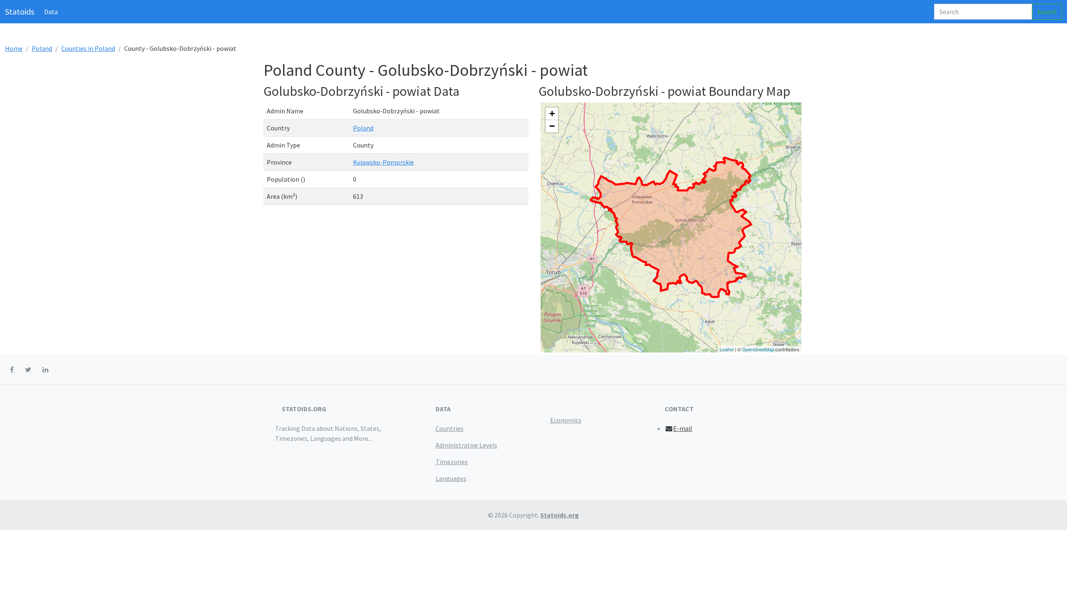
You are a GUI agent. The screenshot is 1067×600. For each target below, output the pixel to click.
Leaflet (727, 349)
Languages (451, 478)
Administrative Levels (466, 445)
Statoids (19, 11)
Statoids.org (559, 515)
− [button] (552, 126)
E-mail (682, 428)
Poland (42, 48)
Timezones (452, 462)
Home (14, 48)
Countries (449, 428)
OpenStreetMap (758, 349)
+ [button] (552, 113)
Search (1047, 12)
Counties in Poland (88, 48)
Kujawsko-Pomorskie (383, 162)
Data (51, 12)
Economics (565, 420)
